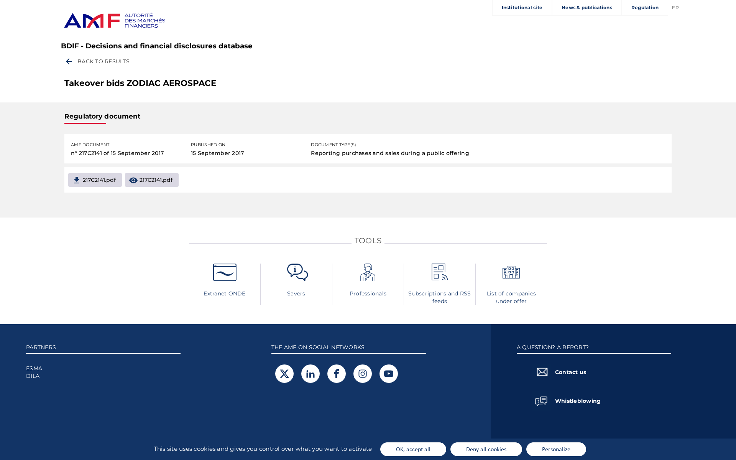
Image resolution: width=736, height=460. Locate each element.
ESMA (34, 368)
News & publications (587, 7)
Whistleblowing (578, 400)
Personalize (556, 449)
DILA (32, 376)
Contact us (570, 372)
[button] (97, 61)
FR (675, 7)
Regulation (645, 7)
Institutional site (522, 7)
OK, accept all (413, 449)
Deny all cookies (486, 449)
